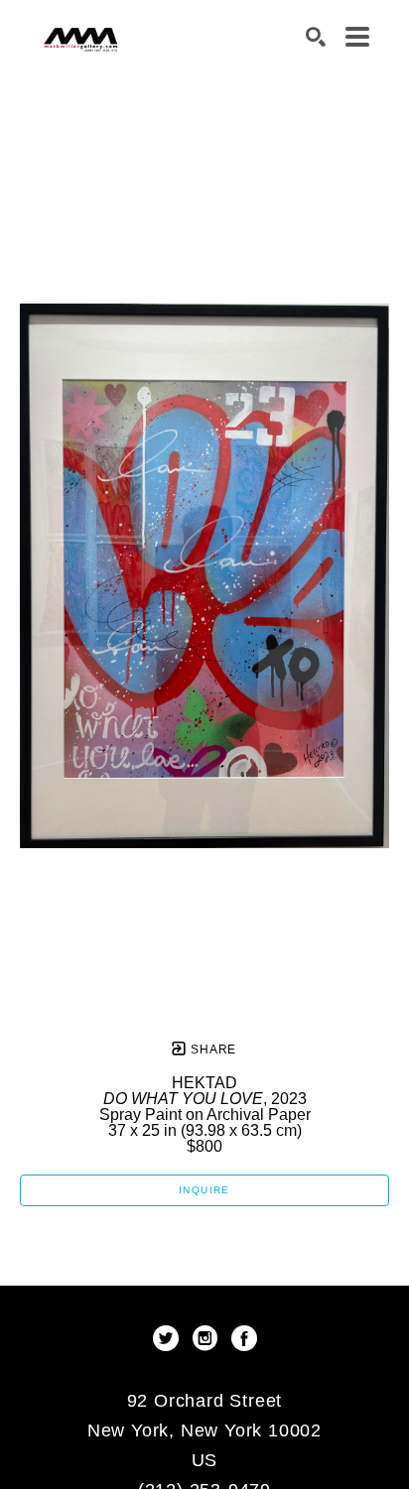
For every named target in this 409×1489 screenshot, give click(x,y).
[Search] (316, 37)
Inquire (204, 1189)
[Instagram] (208, 1338)
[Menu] (357, 37)
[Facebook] (244, 1338)
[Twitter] (169, 1338)
